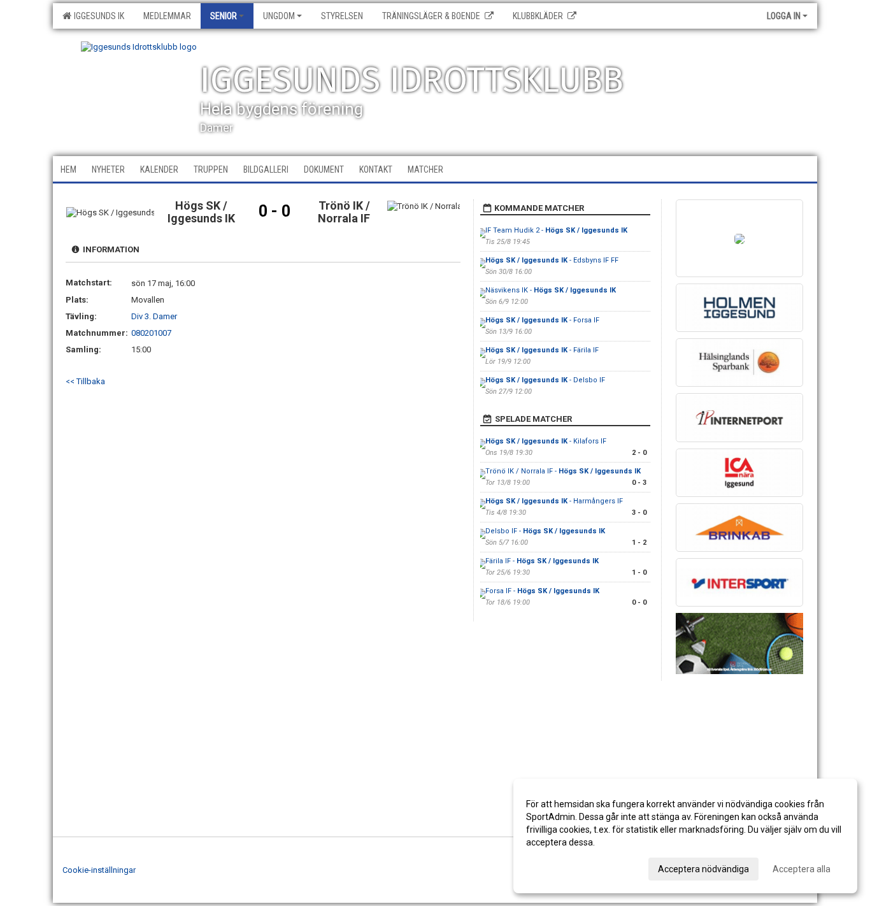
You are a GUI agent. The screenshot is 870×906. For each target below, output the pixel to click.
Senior (223, 16)
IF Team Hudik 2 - (556, 230)
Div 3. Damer (154, 316)
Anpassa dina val (560, 867)
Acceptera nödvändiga (703, 869)
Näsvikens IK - (550, 290)
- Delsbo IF (545, 380)
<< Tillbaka (85, 381)
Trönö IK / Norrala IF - (563, 471)
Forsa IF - (542, 591)
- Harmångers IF (554, 501)
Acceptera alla (802, 869)
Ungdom (279, 16)
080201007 (151, 333)
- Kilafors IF (545, 441)
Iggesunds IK (97, 16)
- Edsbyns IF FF (551, 260)
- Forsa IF (542, 320)
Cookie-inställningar (99, 870)
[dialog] (685, 836)
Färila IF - (542, 561)
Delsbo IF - (545, 531)
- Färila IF (542, 350)
